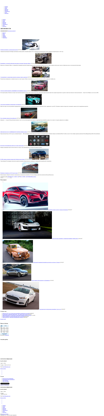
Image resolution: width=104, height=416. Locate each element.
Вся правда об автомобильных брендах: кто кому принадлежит (12, 145)
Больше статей (3, 319)
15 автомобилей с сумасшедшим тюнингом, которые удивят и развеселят (13, 77)
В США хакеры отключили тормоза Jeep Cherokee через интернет (12, 159)
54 (18, 176)
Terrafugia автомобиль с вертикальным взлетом (9, 49)
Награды (6, 10)
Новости (4, 32)
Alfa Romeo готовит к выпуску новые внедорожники (58, 209)
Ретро (4, 33)
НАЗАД (12, 176)
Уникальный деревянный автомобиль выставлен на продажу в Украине (46, 262)
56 (20, 176)
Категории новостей (11, 30)
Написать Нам (3, 368)
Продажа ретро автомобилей (8, 378)
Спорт (4, 34)
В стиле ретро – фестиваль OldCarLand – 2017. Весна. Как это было (15, 314)
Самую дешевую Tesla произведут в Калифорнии (40, 280)
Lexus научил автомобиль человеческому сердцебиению (10, 104)
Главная (6, 6)
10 (14, 176)
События (4, 36)
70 (23, 176)
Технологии (5, 37)
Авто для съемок (6, 381)
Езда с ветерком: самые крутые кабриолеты (8, 118)
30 (16, 176)
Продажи (6, 9)
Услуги (6, 7)
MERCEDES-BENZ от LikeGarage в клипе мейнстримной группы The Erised (17, 315)
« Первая (9, 176)
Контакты (6, 13)
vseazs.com (7, 335)
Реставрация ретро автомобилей (9, 379)
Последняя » (34, 176)
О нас (6, 12)
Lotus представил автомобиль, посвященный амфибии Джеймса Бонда (65, 238)
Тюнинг (4, 35)
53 (17, 176)
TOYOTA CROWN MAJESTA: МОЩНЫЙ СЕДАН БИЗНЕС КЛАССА (13, 90)
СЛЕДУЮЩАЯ (29, 176)
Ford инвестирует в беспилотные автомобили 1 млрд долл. (50, 309)
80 (24, 176)
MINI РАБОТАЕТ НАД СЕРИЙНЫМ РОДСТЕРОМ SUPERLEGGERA (13, 131)
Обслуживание (5, 380)
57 (21, 176)
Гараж (6, 8)
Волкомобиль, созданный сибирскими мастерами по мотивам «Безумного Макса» (15, 63)
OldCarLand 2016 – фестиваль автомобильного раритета (13, 317)
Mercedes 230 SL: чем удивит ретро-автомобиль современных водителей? (16, 313)
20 (15, 176)
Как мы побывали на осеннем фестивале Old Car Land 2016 (14, 316)
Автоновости (7, 11)
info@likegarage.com (6, 366)
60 (22, 176)
